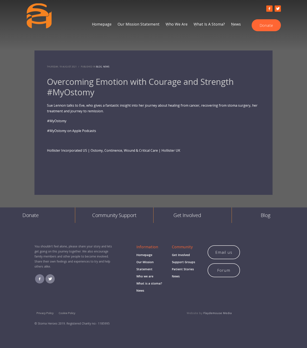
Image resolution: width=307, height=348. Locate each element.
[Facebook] (269, 8)
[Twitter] (278, 8)
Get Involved (187, 215)
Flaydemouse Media (217, 313)
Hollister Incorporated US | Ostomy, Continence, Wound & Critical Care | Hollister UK (113, 150)
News (106, 66)
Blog (99, 66)
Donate (30, 215)
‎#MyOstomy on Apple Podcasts (71, 130)
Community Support (114, 215)
